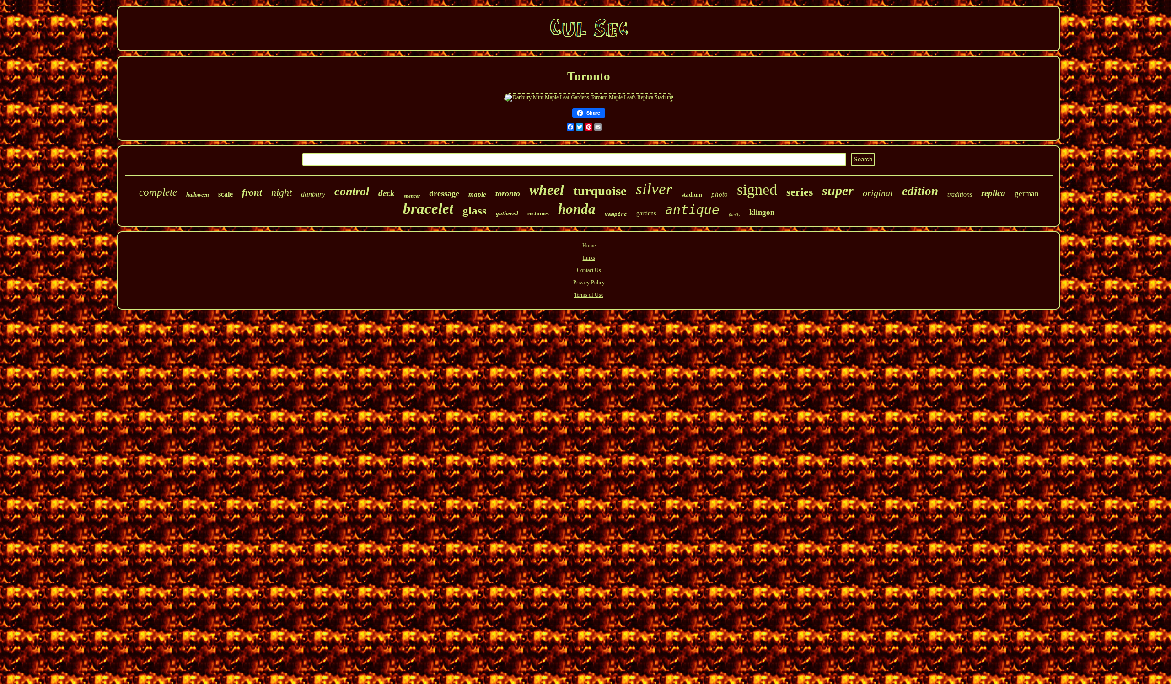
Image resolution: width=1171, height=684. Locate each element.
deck (386, 193)
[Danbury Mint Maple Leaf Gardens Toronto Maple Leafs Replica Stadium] (589, 97)
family (734, 214)
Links (589, 258)
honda (577, 209)
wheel (546, 190)
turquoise (600, 190)
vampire (616, 214)
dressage (444, 193)
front (252, 192)
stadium (692, 194)
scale (225, 194)
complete (158, 192)
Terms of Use (588, 295)
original (878, 193)
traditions (959, 194)
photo (719, 194)
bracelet (428, 208)
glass (474, 210)
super (838, 190)
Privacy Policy (589, 282)
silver (654, 189)
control (351, 191)
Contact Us (589, 270)
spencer (412, 195)
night (281, 192)
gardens (646, 213)
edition (920, 191)
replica (993, 193)
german (1027, 193)
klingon (761, 212)
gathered (507, 213)
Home (589, 245)
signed (757, 189)
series (799, 192)
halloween (197, 195)
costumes (538, 213)
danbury (313, 194)
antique (692, 209)
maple (477, 194)
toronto (507, 193)
